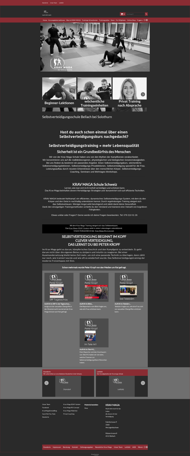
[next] (147, 20)
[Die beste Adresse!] (58, 11)
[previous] (145, 20)
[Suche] (146, 14)
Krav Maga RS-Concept (104, 231)
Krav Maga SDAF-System (79, 228)
